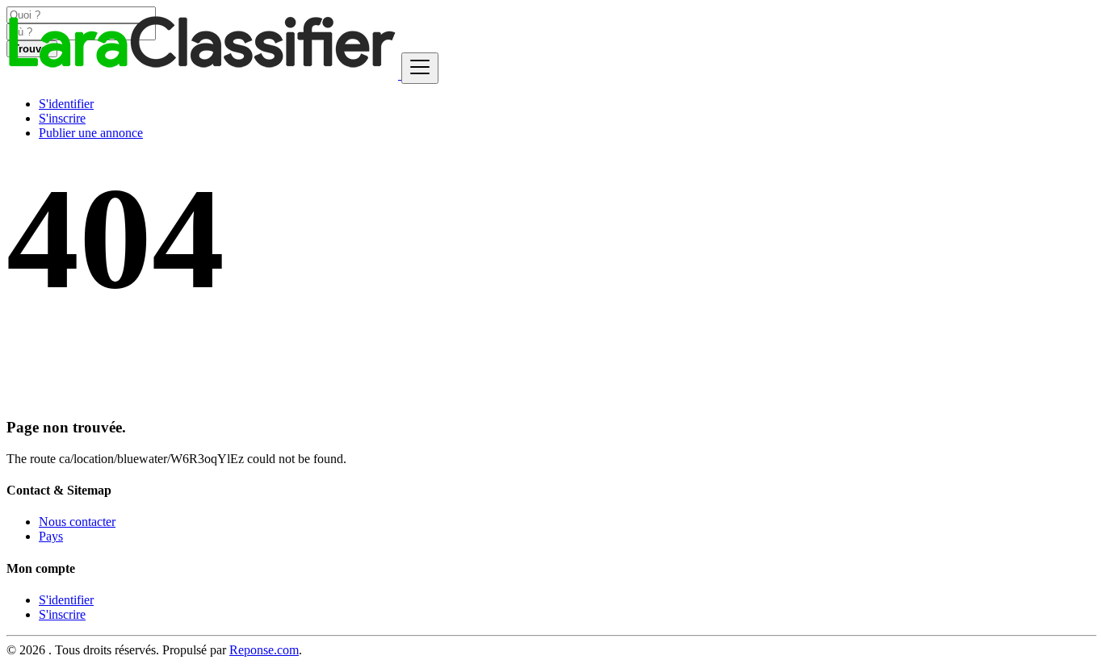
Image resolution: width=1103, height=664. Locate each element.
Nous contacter (77, 521)
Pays (51, 536)
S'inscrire (62, 118)
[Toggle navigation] (419, 68)
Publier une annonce (91, 133)
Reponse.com (264, 650)
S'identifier (66, 104)
